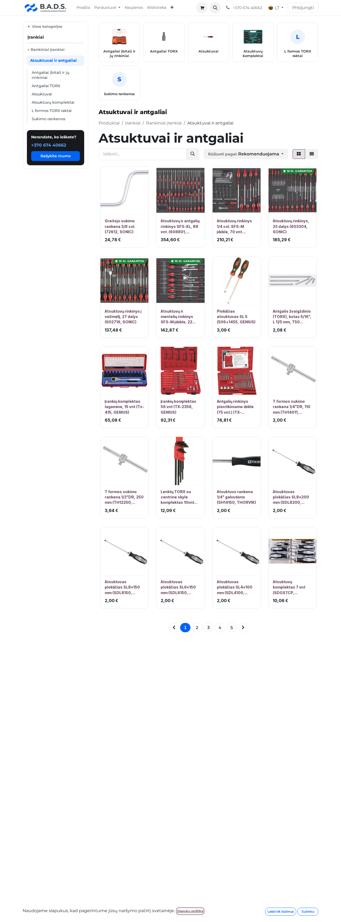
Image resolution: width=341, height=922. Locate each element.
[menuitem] (83, 7)
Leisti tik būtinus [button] (280, 911)
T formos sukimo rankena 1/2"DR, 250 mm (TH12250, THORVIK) (124, 497)
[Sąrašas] (311, 154)
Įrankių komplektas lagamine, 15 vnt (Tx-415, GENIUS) (124, 406)
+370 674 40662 (48, 145)
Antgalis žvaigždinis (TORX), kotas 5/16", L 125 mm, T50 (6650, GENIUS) (292, 317)
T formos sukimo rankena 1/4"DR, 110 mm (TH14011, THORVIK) (291, 407)
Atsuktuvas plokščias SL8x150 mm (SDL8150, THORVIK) (122, 587)
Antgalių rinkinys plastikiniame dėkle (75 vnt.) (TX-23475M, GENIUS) (235, 407)
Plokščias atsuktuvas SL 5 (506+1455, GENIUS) (236, 316)
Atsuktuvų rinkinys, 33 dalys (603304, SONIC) (291, 226)
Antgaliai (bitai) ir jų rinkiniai (50, 75)
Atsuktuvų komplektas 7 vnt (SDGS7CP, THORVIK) (289, 587)
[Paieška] (192, 154)
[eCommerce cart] (202, 7)
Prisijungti (303, 7)
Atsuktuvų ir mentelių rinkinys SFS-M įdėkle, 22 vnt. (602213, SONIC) (180, 317)
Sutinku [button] (308, 911)
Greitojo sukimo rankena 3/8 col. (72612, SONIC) (120, 226)
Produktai (109, 123)
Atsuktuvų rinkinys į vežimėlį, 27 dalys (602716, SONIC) (123, 316)
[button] (215, 7)
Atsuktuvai (42, 94)
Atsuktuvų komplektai (53, 102)
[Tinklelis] (298, 154)
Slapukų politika (190, 911)
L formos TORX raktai (52, 110)
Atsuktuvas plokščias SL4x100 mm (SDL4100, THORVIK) (234, 587)
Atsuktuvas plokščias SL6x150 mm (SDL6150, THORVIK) (178, 587)
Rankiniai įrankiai (164, 123)
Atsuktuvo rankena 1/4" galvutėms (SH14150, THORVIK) (236, 497)
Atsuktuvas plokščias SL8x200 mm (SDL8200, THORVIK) (291, 497)
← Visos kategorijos (44, 26)
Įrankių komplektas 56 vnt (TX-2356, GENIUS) (178, 406)
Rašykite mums (55, 156)
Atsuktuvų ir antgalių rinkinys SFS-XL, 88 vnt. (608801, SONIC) (180, 227)
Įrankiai (132, 123)
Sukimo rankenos (48, 118)
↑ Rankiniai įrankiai (45, 49)
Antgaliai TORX (46, 85)
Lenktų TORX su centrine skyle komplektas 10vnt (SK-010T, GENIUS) (178, 497)
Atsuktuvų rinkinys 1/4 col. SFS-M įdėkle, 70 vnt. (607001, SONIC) (234, 227)
